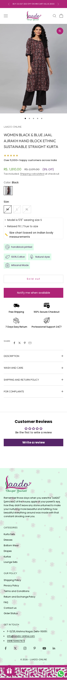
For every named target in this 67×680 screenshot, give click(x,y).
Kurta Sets (9, 534)
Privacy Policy (11, 585)
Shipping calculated (32, 174)
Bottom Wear (11, 545)
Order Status (11, 613)
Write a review (33, 442)
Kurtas (7, 556)
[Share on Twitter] (19, 342)
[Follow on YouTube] (44, 648)
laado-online (13, 126)
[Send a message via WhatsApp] (60, 673)
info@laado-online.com (21, 636)
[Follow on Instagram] (25, 648)
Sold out (33, 279)
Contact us (10, 607)
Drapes (8, 551)
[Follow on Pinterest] (34, 648)
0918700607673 (16, 640)
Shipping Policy (12, 580)
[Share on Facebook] (14, 342)
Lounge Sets (10, 562)
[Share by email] (29, 342)
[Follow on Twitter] (15, 648)
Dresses (8, 539)
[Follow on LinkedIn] (54, 648)
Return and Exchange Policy (19, 596)
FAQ (6, 602)
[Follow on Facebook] (5, 648)
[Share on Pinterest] (24, 342)
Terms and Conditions (16, 591)
